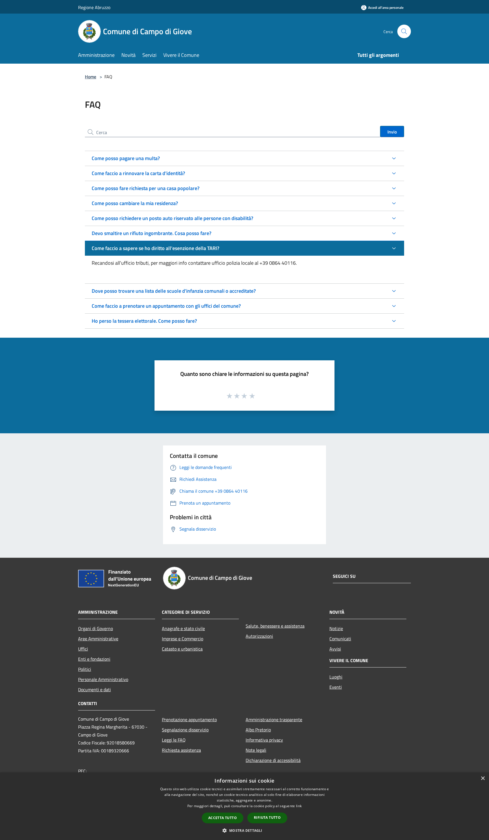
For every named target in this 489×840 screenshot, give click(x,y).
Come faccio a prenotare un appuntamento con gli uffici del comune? (166, 306)
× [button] (483, 778)
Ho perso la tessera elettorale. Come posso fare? (144, 321)
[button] (244, 830)
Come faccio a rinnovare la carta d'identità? (138, 173)
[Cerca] (404, 31)
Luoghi (335, 676)
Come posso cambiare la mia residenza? (135, 203)
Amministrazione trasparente (274, 719)
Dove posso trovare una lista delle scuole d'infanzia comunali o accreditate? (174, 291)
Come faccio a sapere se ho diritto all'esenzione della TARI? (155, 248)
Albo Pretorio (258, 729)
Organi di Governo (95, 628)
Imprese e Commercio (182, 638)
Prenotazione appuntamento (189, 719)
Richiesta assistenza (181, 750)
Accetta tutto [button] (222, 817)
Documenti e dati (94, 689)
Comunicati (340, 638)
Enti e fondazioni (94, 659)
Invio (392, 131)
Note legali (256, 750)
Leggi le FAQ (174, 739)
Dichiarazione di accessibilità (273, 760)
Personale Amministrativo (103, 679)
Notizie (336, 628)
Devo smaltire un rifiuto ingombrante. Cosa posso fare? (151, 233)
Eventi (335, 687)
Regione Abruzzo (94, 7)
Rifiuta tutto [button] (267, 817)
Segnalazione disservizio (185, 729)
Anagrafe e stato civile (183, 628)
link (299, 806)
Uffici (83, 648)
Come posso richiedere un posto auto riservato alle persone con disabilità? (172, 218)
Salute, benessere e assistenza (275, 626)
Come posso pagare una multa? (126, 158)
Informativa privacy (264, 739)
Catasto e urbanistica (182, 648)
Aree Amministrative (98, 638)
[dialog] (244, 806)
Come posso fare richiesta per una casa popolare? (146, 188)
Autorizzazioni (259, 636)
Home (90, 76)
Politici (84, 669)
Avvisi (335, 648)
